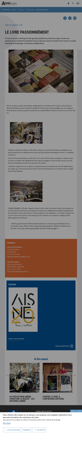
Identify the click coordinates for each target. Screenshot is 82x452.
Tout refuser (39, 430)
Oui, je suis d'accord (12, 430)
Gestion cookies (76, 411)
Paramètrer (26, 430)
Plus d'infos (7, 423)
